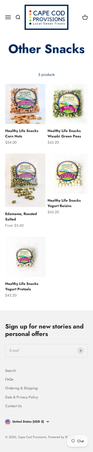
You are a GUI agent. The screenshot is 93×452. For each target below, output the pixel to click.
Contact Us (13, 405)
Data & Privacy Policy (21, 397)
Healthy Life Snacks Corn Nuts (21, 133)
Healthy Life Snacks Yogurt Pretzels (21, 286)
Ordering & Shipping (21, 388)
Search (10, 370)
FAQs (9, 379)
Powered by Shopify (61, 437)
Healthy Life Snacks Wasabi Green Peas (64, 133)
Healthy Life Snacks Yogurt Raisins (64, 203)
